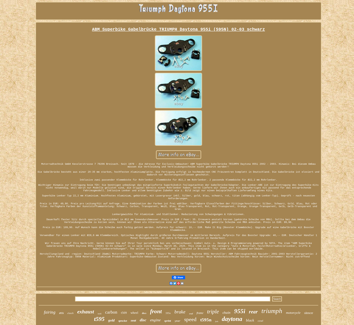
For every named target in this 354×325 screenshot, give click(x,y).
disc (143, 320)
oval (191, 313)
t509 (124, 312)
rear (253, 311)
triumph (271, 310)
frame (200, 312)
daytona (232, 318)
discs (144, 313)
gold (111, 320)
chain (226, 312)
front (156, 311)
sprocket (122, 320)
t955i (61, 313)
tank (99, 313)
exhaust (85, 311)
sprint (167, 320)
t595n (205, 319)
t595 (99, 319)
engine (155, 320)
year (178, 320)
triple (213, 311)
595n (168, 313)
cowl (260, 320)
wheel (134, 312)
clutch (70, 313)
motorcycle (293, 312)
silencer (308, 312)
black (250, 320)
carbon (111, 312)
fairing (49, 312)
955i (239, 311)
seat (133, 320)
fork (216, 321)
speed (190, 319)
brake (179, 311)
